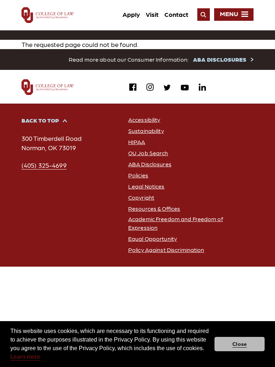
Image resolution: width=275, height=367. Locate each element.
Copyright (141, 197)
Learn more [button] (25, 357)
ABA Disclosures (150, 164)
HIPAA (136, 141)
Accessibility (144, 119)
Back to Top (40, 120)
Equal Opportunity (152, 238)
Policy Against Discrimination (166, 249)
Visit (152, 14)
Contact (176, 14)
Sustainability (146, 130)
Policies (138, 175)
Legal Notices (146, 186)
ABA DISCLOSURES (219, 59)
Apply (131, 14)
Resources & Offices (154, 208)
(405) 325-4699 (44, 165)
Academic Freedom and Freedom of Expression (175, 222)
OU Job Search (148, 152)
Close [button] (239, 344)
